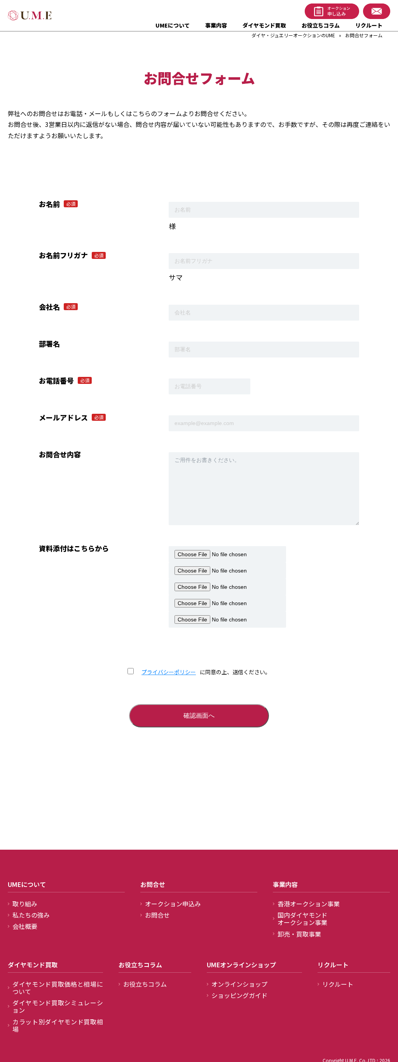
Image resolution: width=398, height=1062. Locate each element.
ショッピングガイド (239, 995)
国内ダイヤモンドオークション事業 (302, 918)
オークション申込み (173, 903)
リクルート (368, 25)
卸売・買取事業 (299, 934)
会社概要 (24, 926)
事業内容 (216, 25)
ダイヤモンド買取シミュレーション (57, 1006)
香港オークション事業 (309, 903)
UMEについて (172, 25)
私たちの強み (31, 915)
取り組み (24, 903)
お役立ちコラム (321, 25)
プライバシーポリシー (168, 672)
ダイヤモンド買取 (264, 25)
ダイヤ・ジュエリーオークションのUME (293, 35)
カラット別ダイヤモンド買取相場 (57, 1025)
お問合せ (157, 915)
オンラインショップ (239, 984)
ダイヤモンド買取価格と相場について (57, 987)
